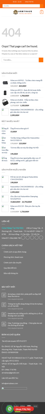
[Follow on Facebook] (23, 237)
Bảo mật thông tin (11, 273)
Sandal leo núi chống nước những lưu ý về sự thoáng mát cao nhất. (25, 314)
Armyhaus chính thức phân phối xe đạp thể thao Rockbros (24, 295)
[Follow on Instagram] (28, 237)
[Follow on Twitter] (32, 237)
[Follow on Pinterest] (41, 237)
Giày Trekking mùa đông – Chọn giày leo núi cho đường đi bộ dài (25, 324)
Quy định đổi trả (10, 268)
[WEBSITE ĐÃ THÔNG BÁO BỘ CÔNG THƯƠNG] (14, 392)
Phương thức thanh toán (13, 257)
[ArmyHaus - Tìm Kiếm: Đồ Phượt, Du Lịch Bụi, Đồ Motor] (22, 12)
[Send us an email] (37, 237)
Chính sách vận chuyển (12, 262)
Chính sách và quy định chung (15, 252)
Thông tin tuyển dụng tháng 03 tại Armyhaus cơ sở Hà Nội (25, 305)
